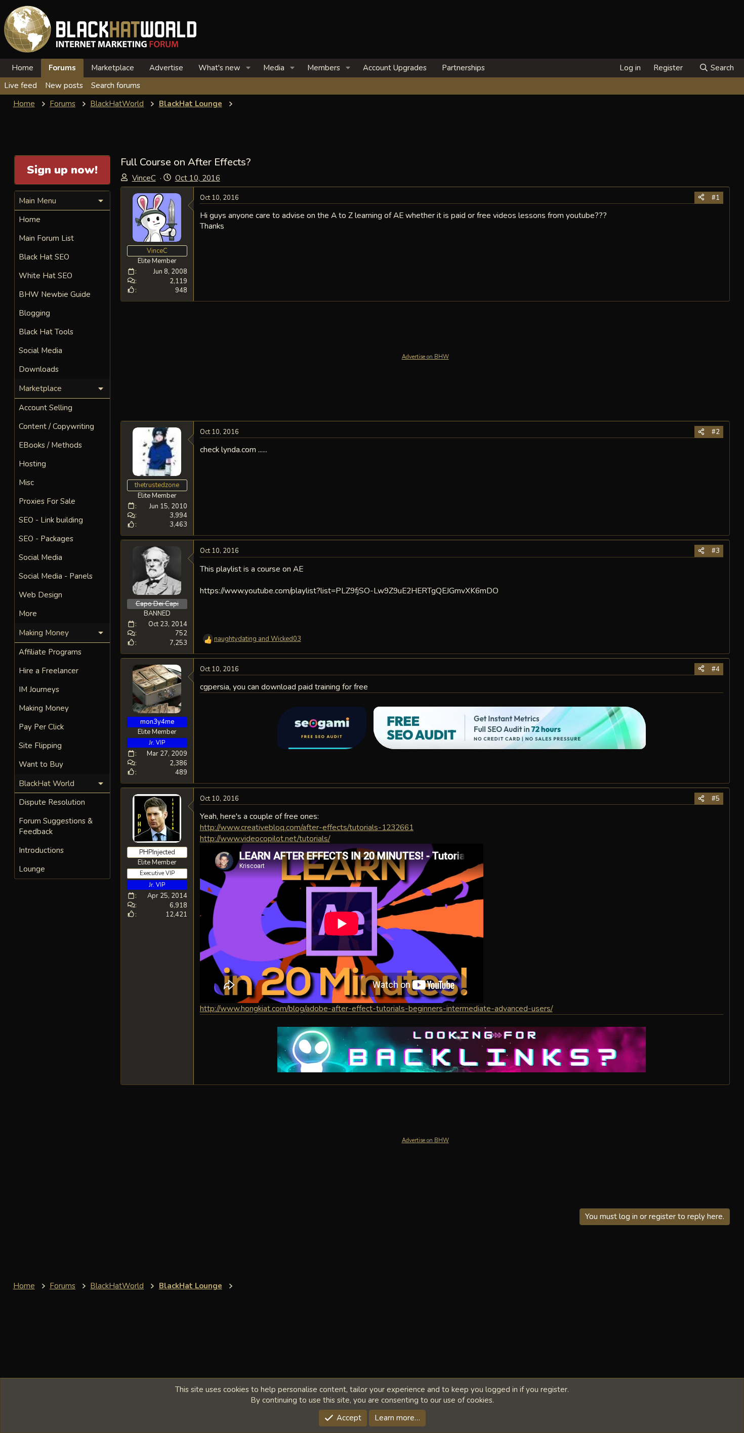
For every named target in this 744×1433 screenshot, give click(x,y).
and (257, 638)
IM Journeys (39, 689)
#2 (716, 432)
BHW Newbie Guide (55, 294)
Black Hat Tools (46, 332)
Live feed (20, 85)
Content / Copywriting (56, 426)
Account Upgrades (395, 68)
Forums (62, 68)
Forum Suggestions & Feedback (56, 826)
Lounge (32, 869)
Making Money (44, 708)
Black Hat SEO (44, 257)
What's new (219, 68)
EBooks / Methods (50, 445)
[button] (248, 68)
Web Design (40, 595)
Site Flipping (40, 746)
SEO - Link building (51, 520)
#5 (716, 798)
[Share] (701, 198)
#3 (716, 550)
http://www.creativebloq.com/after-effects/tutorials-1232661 (307, 827)
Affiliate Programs (50, 652)
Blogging (34, 313)
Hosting (32, 464)
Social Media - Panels (56, 576)
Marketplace (112, 68)
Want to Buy (41, 764)
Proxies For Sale (47, 501)
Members (323, 68)
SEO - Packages (46, 539)
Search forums (115, 85)
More (28, 614)
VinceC (144, 178)
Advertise (166, 68)
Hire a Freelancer (48, 671)
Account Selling (45, 408)
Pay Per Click (41, 727)
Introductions (41, 850)
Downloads (39, 369)
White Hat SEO (45, 276)
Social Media (40, 350)
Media (273, 68)
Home (22, 68)
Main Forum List (46, 238)
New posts (64, 85)
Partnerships (463, 68)
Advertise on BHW (425, 357)
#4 (716, 669)
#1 (716, 197)
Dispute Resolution (52, 802)
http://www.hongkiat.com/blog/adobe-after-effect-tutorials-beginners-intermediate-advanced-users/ (376, 1008)
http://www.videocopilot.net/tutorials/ (265, 838)
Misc (26, 482)
